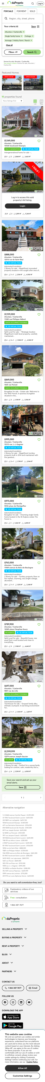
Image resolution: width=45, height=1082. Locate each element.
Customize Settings (22, 1075)
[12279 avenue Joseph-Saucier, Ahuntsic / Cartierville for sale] (22, 732)
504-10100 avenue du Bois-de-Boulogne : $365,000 (20, 853)
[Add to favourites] (39, 141)
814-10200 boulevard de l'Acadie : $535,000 (17, 828)
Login (22, 206)
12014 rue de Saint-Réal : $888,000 (14, 848)
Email (34, 988)
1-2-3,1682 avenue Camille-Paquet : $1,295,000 (18, 815)
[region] (22, 1056)
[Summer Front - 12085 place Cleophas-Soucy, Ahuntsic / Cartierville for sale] (22, 605)
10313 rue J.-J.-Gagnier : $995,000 (14, 866)
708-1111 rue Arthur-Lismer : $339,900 (15, 840)
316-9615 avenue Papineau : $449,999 (15, 871)
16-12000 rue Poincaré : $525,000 (14, 833)
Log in (40, 3)
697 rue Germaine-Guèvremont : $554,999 (17, 825)
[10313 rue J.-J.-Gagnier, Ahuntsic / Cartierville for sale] (22, 420)
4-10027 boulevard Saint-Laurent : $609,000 (17, 843)
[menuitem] (22, 929)
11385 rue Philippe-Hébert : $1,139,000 (15, 851)
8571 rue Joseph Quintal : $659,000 (14, 830)
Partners (7, 971)
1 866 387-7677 (14, 988)
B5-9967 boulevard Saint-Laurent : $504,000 (18, 846)
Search (30, 52)
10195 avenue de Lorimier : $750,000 (15, 873)
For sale (8, 11)
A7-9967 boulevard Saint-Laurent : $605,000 (18, 818)
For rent (21, 11)
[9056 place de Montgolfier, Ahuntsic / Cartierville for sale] (22, 482)
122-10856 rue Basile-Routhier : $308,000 (16, 868)
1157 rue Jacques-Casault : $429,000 (15, 835)
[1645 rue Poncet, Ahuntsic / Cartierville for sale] (22, 360)
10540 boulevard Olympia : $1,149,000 (15, 823)
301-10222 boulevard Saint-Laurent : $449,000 (18, 838)
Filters (11, 52)
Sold (32, 11)
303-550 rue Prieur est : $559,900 (14, 863)
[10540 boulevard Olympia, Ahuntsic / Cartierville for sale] (22, 121)
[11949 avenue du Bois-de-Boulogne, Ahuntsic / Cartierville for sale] (22, 543)
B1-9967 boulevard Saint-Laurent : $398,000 (17, 856)
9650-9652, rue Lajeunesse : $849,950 (16, 858)
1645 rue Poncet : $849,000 (12, 861)
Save (21, 787)
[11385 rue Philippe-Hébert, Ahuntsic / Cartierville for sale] (22, 295)
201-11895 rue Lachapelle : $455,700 (15, 820)
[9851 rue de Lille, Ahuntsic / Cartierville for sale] (22, 667)
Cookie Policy (32, 1062)
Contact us (8, 981)
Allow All (22, 1068)
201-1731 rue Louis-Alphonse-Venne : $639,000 (18, 876)
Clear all (9, 45)
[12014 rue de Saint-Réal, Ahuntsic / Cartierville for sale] (22, 235)
